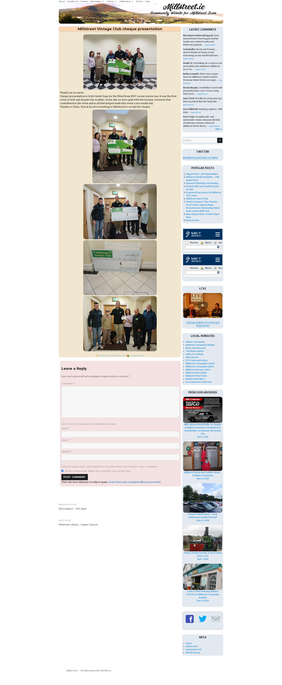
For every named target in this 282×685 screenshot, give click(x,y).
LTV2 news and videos (196, 360)
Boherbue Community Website (200, 345)
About (62, 1)
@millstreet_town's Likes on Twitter (200, 157)
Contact (84, 1)
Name (65, 428)
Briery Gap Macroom (196, 348)
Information (95, 1)
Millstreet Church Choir (197, 198)
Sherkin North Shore (195, 379)
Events (139, 1)
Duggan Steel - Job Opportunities (202, 174)
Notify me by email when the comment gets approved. (97, 471)
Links (147, 1)
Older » (218, 129)
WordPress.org (193, 652)
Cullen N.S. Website (195, 354)
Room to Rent (192, 220)
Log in (189, 643)
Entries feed (192, 646)
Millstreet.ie (72, 670)
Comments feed (193, 649)
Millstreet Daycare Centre (198, 369)
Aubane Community (195, 342)
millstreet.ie (125, 1)
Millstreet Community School (200, 366)
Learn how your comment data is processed (134, 481)
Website (66, 451)
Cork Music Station (195, 351)
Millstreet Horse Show (196, 373)
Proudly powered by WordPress (95, 670)
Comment (68, 383)
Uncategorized (137, 355)
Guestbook (72, 1)
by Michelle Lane (118, 355)
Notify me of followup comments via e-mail (88, 424)
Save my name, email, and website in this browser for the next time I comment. (109, 466)
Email (65, 440)
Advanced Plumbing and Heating (202, 183)
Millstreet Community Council (200, 363)
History (110, 1)
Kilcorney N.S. (192, 357)
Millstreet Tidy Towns (196, 376)
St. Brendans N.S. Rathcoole (199, 382)
